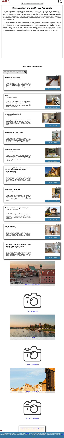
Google (27, 433)
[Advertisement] (32, 43)
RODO (62, 434)
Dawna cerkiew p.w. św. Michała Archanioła (32, 428)
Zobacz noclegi (52, 89)
